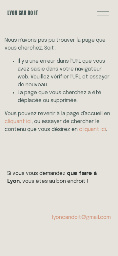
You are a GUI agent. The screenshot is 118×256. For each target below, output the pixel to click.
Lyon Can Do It (22, 13)
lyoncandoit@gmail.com (81, 217)
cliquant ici (18, 121)
